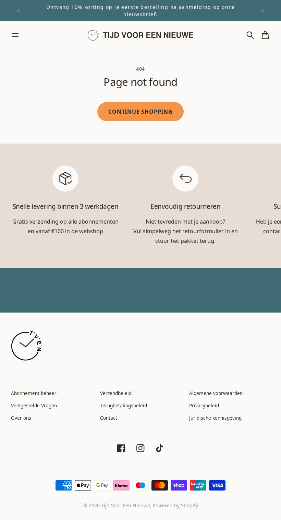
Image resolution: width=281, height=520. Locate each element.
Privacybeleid (204, 405)
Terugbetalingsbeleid (123, 405)
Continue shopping (140, 111)
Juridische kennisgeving (215, 418)
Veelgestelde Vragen (34, 405)
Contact (108, 418)
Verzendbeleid (116, 393)
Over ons (21, 418)
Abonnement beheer (34, 393)
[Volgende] (262, 10)
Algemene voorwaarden (216, 393)
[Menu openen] (15, 35)
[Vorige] (18, 10)
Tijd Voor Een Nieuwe (125, 505)
